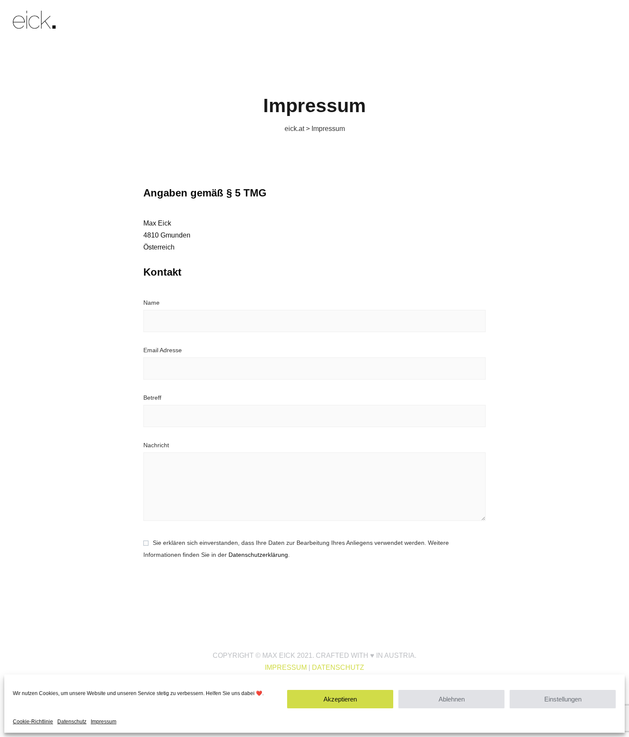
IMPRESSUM (286, 667)
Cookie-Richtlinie (33, 722)
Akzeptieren (340, 699)
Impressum (103, 722)
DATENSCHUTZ (338, 667)
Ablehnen (452, 699)
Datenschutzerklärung (258, 554)
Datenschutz (71, 722)
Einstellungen (563, 699)
